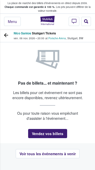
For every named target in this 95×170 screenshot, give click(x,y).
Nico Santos (22, 33)
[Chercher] (86, 21)
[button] (47, 133)
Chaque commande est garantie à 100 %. (30, 7)
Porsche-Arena (57, 38)
